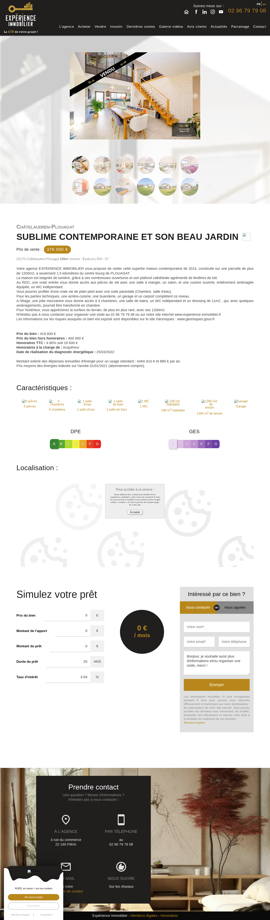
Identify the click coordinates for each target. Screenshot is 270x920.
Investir (116, 27)
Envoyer (217, 685)
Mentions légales (194, 722)
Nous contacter (198, 607)
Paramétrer (47, 915)
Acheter (84, 27)
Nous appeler (235, 607)
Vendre (100, 27)
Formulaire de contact (66, 891)
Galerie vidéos (171, 27)
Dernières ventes (141, 27)
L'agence (66, 27)
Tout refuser (33, 906)
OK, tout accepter (34, 897)
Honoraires (169, 916)
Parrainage (240, 27)
